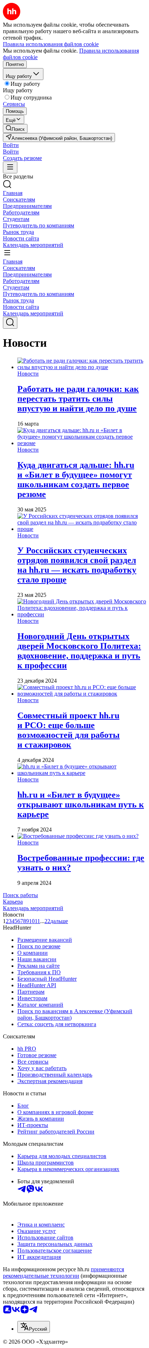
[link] (15, 128)
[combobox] (33, 1327)
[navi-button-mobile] (10, 167)
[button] (11, 145)
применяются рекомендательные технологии (63, 1272)
